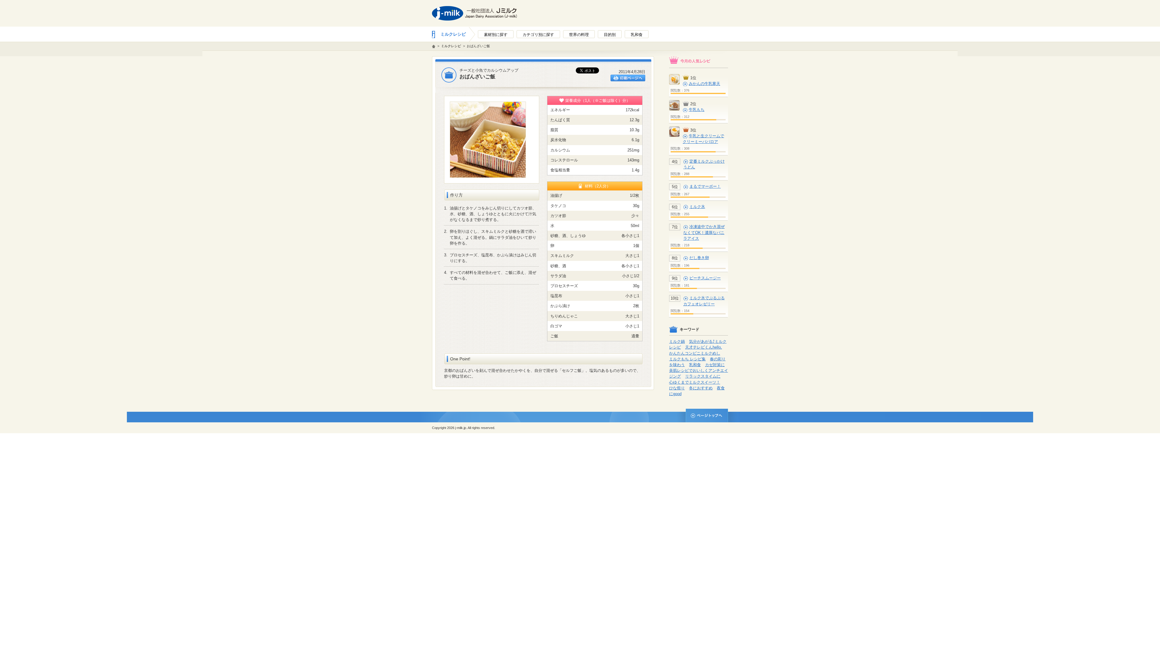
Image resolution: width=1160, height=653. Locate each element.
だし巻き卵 (699, 257)
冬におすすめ (701, 388)
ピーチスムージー (705, 278)
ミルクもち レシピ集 (687, 359)
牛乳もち (696, 109)
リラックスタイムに (702, 376)
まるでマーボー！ (705, 186)
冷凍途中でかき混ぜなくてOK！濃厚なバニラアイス (704, 232)
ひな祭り (677, 388)
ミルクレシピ (453, 34)
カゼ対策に (715, 364)
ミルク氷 (697, 206)
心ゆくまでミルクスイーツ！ (694, 382)
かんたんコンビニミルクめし (694, 353)
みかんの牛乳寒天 (704, 83)
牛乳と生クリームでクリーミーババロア (703, 139)
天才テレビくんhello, (703, 347)
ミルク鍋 (677, 341)
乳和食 (695, 364)
